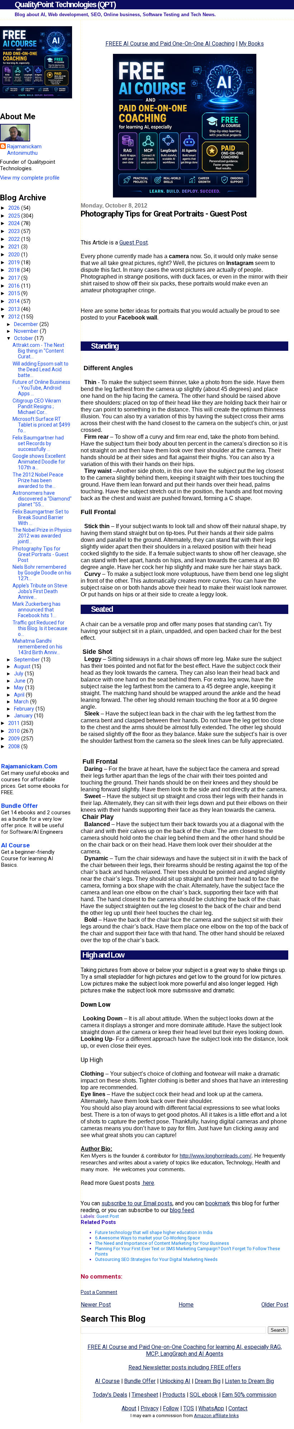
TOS (188, 1408)
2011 (14, 723)
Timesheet (145, 1394)
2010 (14, 731)
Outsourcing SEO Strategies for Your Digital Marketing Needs (156, 1259)
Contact (237, 1408)
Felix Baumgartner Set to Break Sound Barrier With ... (41, 517)
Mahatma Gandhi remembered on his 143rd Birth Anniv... (37, 646)
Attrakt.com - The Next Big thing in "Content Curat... (38, 350)
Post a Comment (99, 1292)
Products (173, 1394)
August (23, 666)
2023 (14, 231)
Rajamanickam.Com (29, 766)
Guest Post (133, 242)
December (26, 324)
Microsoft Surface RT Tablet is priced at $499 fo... (41, 424)
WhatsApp (211, 1408)
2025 (14, 216)
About (129, 1408)
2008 (14, 746)
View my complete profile (30, 177)
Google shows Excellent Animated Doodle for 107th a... (39, 461)
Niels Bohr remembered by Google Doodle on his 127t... (42, 572)
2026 (14, 208)
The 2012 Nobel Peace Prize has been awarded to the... (38, 480)
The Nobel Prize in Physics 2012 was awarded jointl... (42, 535)
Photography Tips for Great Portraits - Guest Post (40, 554)
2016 (14, 286)
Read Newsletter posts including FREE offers (184, 1367)
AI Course (107, 1381)
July (19, 673)
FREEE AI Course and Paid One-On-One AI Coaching (169, 43)
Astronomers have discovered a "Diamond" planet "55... (42, 498)
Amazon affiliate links (216, 1415)
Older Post (274, 1304)
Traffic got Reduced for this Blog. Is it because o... (40, 628)
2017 (14, 278)
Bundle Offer (140, 1381)
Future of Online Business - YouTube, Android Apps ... (41, 387)
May (19, 687)
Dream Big (207, 1381)
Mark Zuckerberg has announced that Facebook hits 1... (37, 609)
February (24, 709)
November (27, 331)
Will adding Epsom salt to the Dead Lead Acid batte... (40, 369)
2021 (14, 246)
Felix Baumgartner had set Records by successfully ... (38, 443)
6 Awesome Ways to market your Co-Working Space (147, 1238)
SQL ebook (204, 1394)
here (148, 1182)
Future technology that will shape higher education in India (154, 1232)
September (27, 659)
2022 (14, 239)
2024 (14, 223)
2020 (14, 254)
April (20, 695)
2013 (14, 309)
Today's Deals (110, 1394)
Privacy (149, 1408)
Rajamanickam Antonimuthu (24, 149)
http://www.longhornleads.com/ (215, 1156)
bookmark (217, 1203)
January (24, 715)
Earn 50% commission (249, 1394)
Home (186, 1304)
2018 (14, 270)
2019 (14, 262)
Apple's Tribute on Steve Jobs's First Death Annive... (40, 591)
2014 (14, 301)
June (20, 681)
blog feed (182, 1210)
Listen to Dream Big (249, 1381)
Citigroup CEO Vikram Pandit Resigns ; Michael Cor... (37, 406)
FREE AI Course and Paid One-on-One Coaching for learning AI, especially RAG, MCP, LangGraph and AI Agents (184, 1350)
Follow (171, 1408)
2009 (14, 738)
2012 (14, 316)
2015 (14, 293)
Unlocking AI (175, 1381)
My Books (251, 43)
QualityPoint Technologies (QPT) (65, 4)
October (24, 338)
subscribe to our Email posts (136, 1203)
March (22, 701)
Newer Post (96, 1304)
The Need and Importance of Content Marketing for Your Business (162, 1243)
